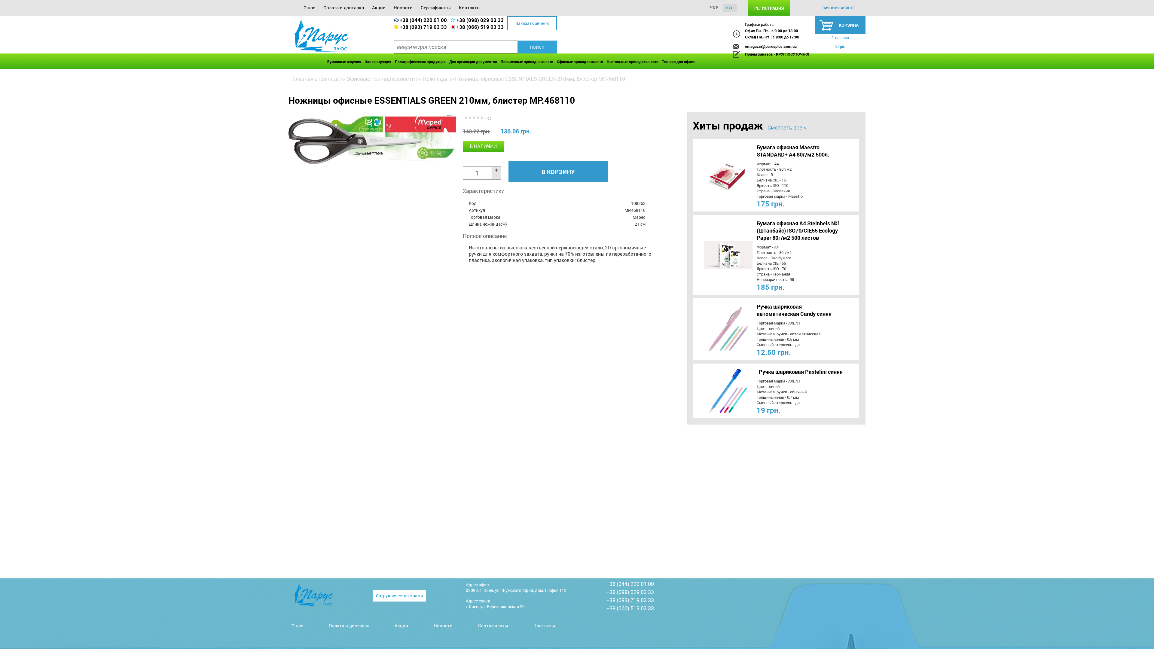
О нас (309, 8)
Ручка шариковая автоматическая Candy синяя (794, 310)
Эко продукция (378, 61)
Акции (379, 8)
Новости (403, 8)
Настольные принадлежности (632, 61)
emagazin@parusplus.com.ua (771, 46)
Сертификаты (436, 8)
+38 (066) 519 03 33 (480, 26)
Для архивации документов (473, 61)
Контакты (470, 8)
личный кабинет (838, 7)
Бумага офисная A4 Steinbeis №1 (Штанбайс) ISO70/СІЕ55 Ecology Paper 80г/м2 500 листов (798, 230)
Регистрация (769, 8)
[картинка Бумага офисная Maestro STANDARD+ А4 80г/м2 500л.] (717, 175)
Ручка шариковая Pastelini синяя (801, 371)
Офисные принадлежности (580, 61)
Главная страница (316, 78)
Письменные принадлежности (527, 61)
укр (714, 8)
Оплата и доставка (343, 8)
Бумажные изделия (344, 61)
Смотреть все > (787, 127)
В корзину (558, 171)
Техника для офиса (678, 61)
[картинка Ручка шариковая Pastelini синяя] (717, 391)
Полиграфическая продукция (420, 61)
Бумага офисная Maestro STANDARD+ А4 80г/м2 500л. (793, 151)
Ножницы (435, 78)
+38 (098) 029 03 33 (480, 20)
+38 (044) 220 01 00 (423, 20)
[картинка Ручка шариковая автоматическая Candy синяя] (717, 329)
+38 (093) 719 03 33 (423, 26)
